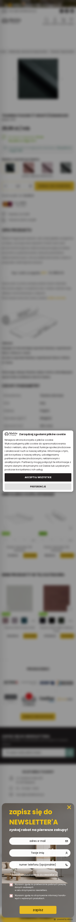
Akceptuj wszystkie (38, 477)
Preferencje (38, 486)
